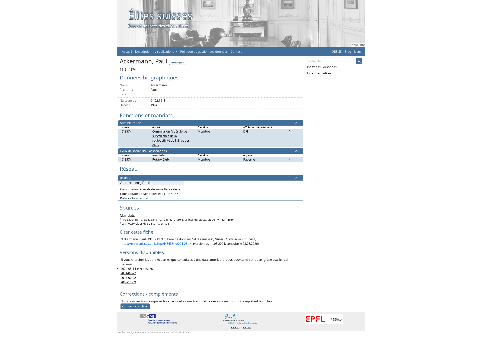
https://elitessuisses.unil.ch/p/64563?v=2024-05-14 (156, 244)
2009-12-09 (128, 282)
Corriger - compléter (135, 306)
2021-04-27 (128, 273)
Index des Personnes (322, 67)
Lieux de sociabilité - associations (143, 151)
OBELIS (337, 52)
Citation (247, 327)
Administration (130, 123)
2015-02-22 (128, 278)
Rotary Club (160, 159)
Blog (348, 52)
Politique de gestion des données (204, 52)
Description (143, 52)
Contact (236, 52)
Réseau (125, 178)
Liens (358, 52)
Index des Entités (319, 73)
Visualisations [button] (165, 52)
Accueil (127, 52)
